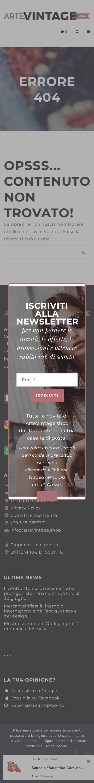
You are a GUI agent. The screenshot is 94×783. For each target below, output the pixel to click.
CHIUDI (47, 495)
